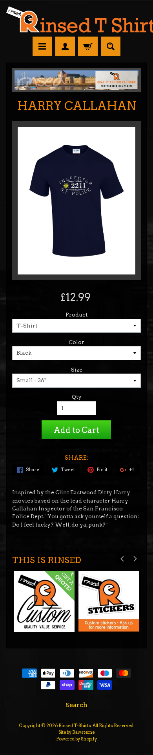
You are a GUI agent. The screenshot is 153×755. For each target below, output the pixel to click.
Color (76, 342)
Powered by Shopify (76, 739)
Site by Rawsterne (76, 732)
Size (76, 369)
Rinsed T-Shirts (74, 725)
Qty (77, 397)
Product (76, 314)
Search (76, 705)
